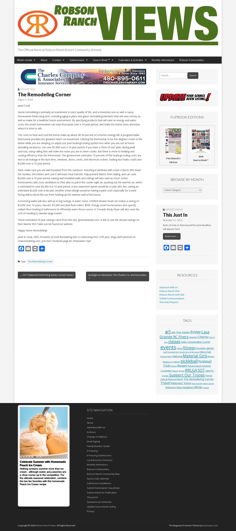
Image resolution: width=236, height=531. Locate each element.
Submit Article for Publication (102, 492)
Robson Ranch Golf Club (171, 294)
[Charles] (83, 76)
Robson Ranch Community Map (103, 473)
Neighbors (167, 362)
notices (176, 361)
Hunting (163, 356)
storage (165, 376)
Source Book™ (101, 60)
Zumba (205, 387)
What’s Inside (24, 60)
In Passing (92, 450)
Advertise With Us (168, 287)
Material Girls (195, 355)
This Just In (175, 215)
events (168, 347)
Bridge (195, 332)
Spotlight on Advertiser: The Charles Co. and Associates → (117, 276)
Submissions (77, 60)
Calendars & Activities (131, 60)
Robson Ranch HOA (169, 291)
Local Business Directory (99, 460)
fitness (189, 347)
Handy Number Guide (98, 446)
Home (90, 418)
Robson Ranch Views (46, 525)
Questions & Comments (99, 502)
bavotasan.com (210, 525)
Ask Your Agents (180, 332)
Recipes (182, 366)
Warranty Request (168, 302)
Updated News (174, 209)
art (168, 331)
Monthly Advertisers (163, 60)
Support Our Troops (187, 374)
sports (209, 370)
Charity (203, 337)
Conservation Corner (198, 342)
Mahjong (177, 356)
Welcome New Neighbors (179, 387)
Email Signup (93, 441)
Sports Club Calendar (98, 478)
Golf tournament (171, 352)
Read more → (171, 236)
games (210, 348)
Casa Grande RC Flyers (184, 334)
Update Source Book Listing (101, 506)
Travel (165, 383)
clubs (184, 342)
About (44, 60)
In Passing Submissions (99, 455)
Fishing (180, 348)
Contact (56, 60)
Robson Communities (191, 60)
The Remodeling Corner (40, 261)
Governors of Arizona (189, 352)
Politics (174, 366)
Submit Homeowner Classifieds (103, 488)
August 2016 (28, 89)
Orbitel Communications (171, 298)
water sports (208, 383)
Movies (211, 356)
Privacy (91, 511)
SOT (201, 370)
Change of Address (97, 436)
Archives (91, 432)
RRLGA (191, 370)
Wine (198, 387)
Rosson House (178, 371)
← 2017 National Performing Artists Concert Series (46, 274)
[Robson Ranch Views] (118, 23)
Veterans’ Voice (181, 383)
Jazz (170, 356)
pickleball (189, 361)
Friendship (200, 348)
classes (174, 341)
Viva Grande (196, 383)
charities (193, 337)
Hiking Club (205, 351)
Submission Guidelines (99, 483)
